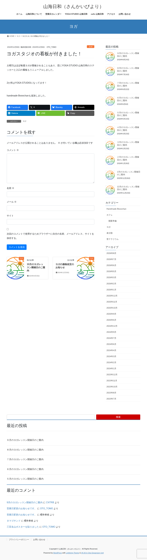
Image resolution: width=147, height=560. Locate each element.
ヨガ (90, 47)
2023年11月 (112, 380)
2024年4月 (111, 350)
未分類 (110, 233)
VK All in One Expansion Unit (92, 553)
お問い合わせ (39, 539)
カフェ (110, 215)
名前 (10, 188)
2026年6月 (111, 265)
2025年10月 (112, 308)
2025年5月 (111, 320)
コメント (13, 150)
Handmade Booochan (116, 209)
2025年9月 (111, 314)
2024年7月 (111, 338)
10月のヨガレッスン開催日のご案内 (36, 267)
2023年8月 (111, 393)
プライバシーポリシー (19, 539)
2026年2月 (111, 283)
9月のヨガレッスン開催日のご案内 (24, 502)
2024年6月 (111, 344)
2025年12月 (112, 296)
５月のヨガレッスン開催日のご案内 (25, 479)
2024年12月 (112, 326)
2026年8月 (111, 253)
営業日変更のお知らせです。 (22, 508)
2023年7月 (111, 399)
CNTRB (50, 502)
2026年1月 (111, 290)
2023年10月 (112, 386)
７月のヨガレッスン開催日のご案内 (25, 459)
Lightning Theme (72, 553)
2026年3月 (111, 277)
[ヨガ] (15, 267)
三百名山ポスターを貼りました (23, 527)
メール (12, 202)
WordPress (57, 553)
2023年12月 (112, 374)
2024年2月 (111, 362)
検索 (118, 417)
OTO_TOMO (46, 508)
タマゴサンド (14, 521)
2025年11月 (112, 302)
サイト (10, 215)
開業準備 (113, 221)
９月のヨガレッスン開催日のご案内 (25, 440)
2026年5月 (111, 271)
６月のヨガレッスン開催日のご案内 (25, 469)
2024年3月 (111, 356)
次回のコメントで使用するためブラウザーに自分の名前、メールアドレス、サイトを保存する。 (50, 236)
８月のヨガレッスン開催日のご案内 (25, 449)
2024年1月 (111, 368)
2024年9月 (111, 332)
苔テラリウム (113, 239)
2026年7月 (111, 259)
